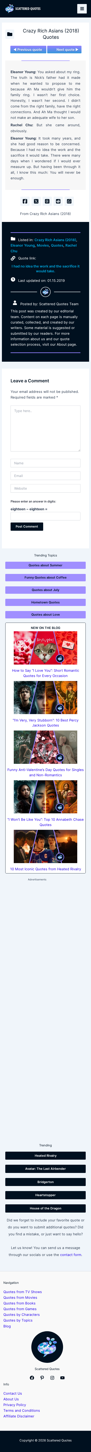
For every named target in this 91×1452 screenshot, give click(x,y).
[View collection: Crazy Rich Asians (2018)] (9, 34)
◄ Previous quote (27, 49)
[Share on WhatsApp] (69, 201)
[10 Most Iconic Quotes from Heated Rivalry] (45, 846)
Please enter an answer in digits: (33, 501)
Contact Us (12, 1393)
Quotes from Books (19, 1303)
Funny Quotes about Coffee (46, 577)
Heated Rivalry (46, 1156)
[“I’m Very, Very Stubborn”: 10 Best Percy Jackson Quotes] (45, 697)
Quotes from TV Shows (22, 1292)
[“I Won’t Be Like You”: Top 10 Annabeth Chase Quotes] (45, 797)
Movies (43, 245)
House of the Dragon (45, 1208)
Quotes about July (45, 590)
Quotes (57, 245)
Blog (7, 1326)
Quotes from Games (20, 1309)
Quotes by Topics (18, 1320)
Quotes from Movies (20, 1297)
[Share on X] (36, 201)
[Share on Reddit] (58, 201)
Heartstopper (45, 1195)
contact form (70, 1255)
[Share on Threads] (47, 201)
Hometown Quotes (45, 602)
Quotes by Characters (21, 1314)
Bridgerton (45, 1182)
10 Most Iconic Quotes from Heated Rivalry (45, 869)
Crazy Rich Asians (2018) (55, 240)
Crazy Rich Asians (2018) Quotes (51, 34)
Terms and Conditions (21, 1410)
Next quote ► (68, 49)
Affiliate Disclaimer (18, 1416)
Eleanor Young (23, 245)
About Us (11, 1399)
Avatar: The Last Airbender (45, 1169)
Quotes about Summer (45, 565)
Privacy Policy (14, 1405)
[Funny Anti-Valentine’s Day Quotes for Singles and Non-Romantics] (45, 747)
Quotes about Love (45, 615)
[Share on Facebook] (25, 201)
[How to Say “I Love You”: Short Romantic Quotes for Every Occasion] (45, 648)
